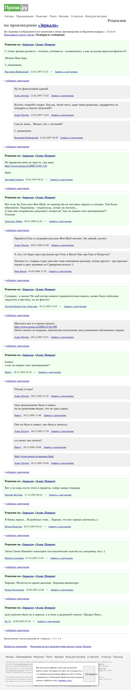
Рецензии (41, 16)
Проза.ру (118, 656)
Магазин (64, 16)
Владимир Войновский (17, 71)
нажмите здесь (65, 680)
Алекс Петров (45, 44)
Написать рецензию (15, 646)
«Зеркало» (48, 25)
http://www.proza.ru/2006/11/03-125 (26, 165)
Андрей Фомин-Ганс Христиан (21, 306)
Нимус (8, 372)
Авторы (9, 16)
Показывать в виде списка (19, 34)
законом (101, 664)
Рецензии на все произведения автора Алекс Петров (60, 646)
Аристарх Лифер (14, 221)
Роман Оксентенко (14, 590)
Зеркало (28, 44)
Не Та (8, 621)
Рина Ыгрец (20, 271)
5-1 (59, 638)
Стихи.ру (106, 656)
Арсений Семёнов (14, 179)
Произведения (25, 16)
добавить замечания (17, 80)
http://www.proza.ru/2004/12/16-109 (35, 326)
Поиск (53, 16)
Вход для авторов (96, 16)
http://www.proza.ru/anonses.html (34, 456)
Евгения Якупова (14, 495)
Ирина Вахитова (13, 526)
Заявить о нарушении (66, 71)
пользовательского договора (26, 664)
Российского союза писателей (80, 686)
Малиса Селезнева (14, 558)
